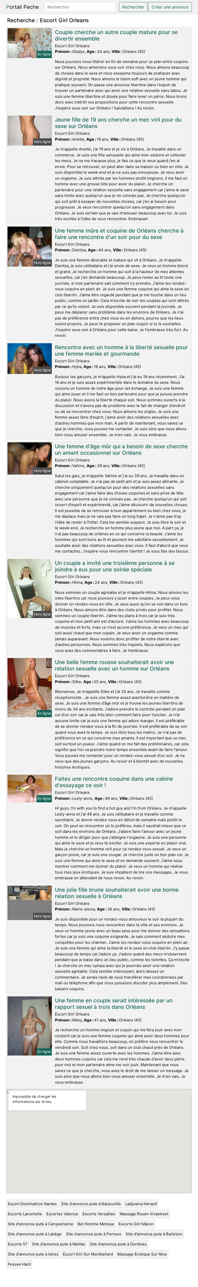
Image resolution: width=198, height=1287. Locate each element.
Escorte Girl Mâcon (136, 1223)
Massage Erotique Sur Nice (142, 1254)
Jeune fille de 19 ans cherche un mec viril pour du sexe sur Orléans (118, 122)
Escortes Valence (62, 1213)
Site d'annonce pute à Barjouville (91, 1203)
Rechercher (133, 7)
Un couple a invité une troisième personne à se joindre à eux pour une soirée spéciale (115, 566)
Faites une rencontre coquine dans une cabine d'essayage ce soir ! (114, 782)
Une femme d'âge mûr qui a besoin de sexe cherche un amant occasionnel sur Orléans (121, 449)
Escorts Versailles (98, 1213)
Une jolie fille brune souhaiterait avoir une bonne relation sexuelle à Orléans (117, 892)
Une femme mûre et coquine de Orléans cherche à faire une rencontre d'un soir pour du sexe (119, 233)
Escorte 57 (18, 1244)
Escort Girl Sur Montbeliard (88, 1254)
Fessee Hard (19, 1264)
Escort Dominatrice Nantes (32, 1203)
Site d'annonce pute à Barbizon (154, 1234)
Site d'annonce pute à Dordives (118, 1244)
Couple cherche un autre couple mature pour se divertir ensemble (116, 35)
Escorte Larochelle (25, 1213)
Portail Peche (22, 7)
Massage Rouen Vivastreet (144, 1213)
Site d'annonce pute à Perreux (93, 1234)
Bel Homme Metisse (96, 1223)
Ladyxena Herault (141, 1203)
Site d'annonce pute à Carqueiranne (40, 1223)
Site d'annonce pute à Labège (35, 1234)
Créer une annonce (170, 7)
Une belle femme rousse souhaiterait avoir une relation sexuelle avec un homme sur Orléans (114, 665)
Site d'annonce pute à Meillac (58, 1244)
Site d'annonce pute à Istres (33, 1254)
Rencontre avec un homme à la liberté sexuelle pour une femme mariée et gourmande (121, 350)
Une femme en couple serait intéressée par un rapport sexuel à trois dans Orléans (113, 1003)
